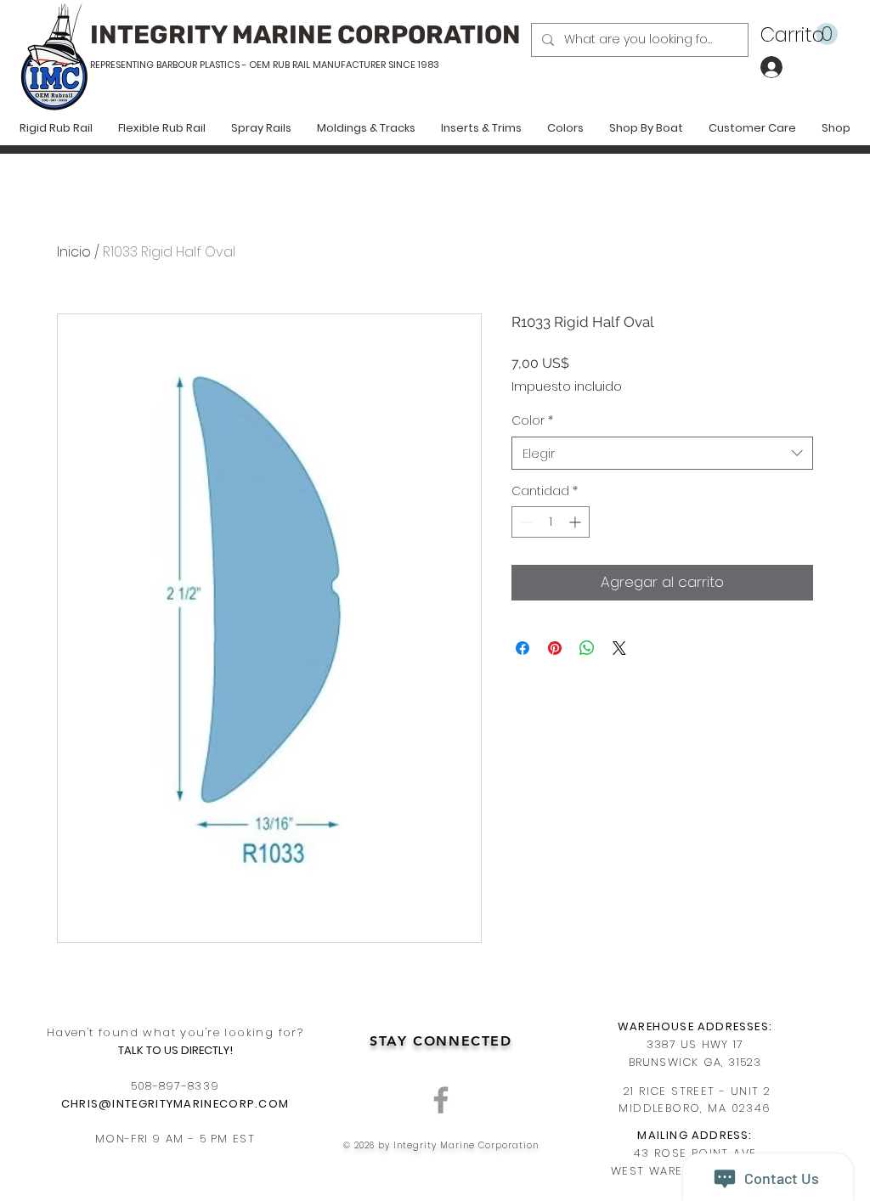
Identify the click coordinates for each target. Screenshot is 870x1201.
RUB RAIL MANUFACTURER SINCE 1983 (354, 64)
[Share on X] (619, 648)
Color (532, 421)
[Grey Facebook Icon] (441, 1100)
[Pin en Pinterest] (555, 648)
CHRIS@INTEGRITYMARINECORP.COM (175, 1104)
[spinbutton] (550, 522)
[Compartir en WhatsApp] (587, 648)
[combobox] (662, 453)
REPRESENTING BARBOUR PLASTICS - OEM (180, 64)
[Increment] (576, 522)
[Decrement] (524, 522)
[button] (799, 34)
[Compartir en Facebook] (522, 648)
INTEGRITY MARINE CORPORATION (305, 35)
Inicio (74, 252)
